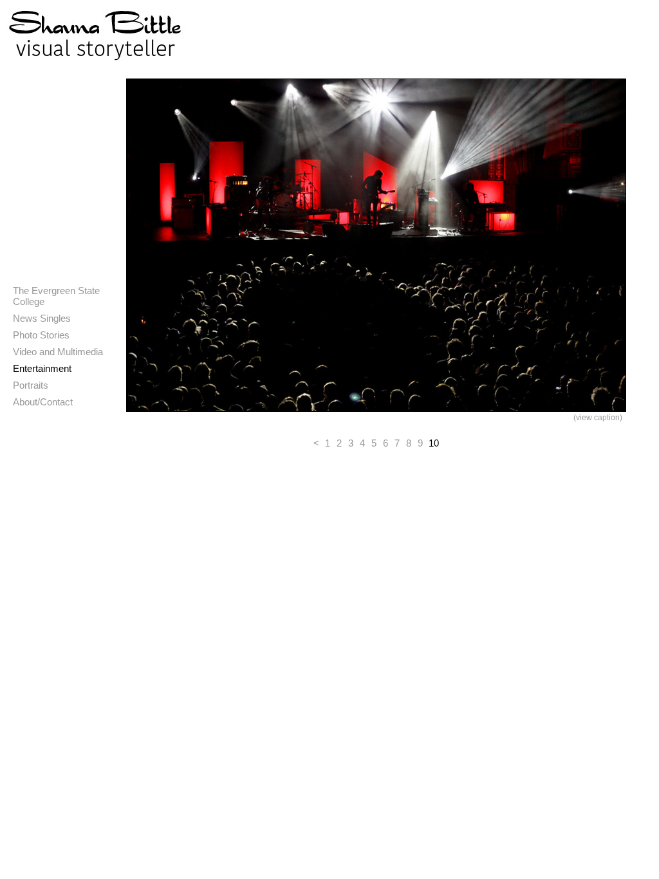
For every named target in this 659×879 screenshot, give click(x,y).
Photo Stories (41, 334)
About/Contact (43, 401)
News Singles (42, 318)
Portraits (30, 385)
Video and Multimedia (58, 351)
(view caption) (597, 417)
